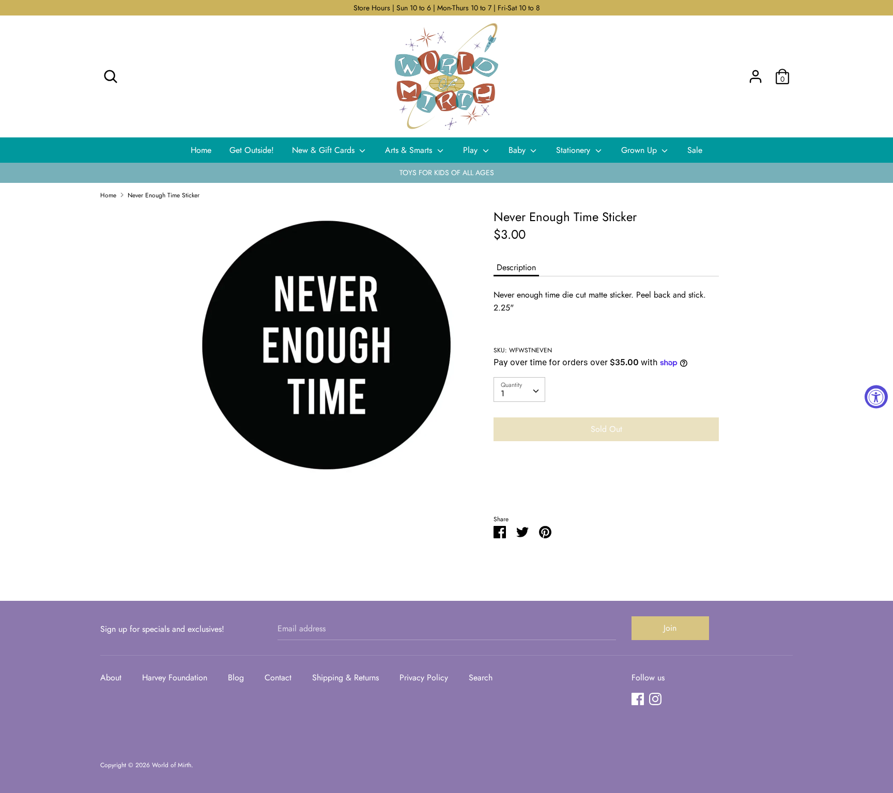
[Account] (755, 73)
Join (670, 628)
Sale (694, 150)
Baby (518, 150)
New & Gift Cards (324, 150)
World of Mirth (171, 765)
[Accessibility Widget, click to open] (876, 396)
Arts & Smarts (410, 150)
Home (201, 150)
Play (471, 150)
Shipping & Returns (345, 677)
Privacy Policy (423, 677)
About (110, 677)
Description (516, 267)
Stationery (574, 150)
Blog (236, 677)
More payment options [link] (606, 485)
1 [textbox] (502, 393)
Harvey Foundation (174, 677)
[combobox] (519, 389)
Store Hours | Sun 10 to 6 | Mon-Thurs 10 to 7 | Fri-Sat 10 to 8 (446, 8)
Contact (278, 677)
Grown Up (640, 150)
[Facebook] (638, 699)
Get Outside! (251, 150)
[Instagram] (655, 699)
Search (480, 677)
